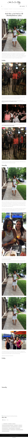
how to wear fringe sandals (12, 428)
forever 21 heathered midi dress (14, 426)
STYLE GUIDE (14, 11)
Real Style (7, 11)
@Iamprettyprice (5, 423)
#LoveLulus (14, 423)
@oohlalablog (9, 423)
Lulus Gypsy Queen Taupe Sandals (5, 429)
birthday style (20, 425)
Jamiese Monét (12, 17)
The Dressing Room (20, 11)
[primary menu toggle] (1, 6)
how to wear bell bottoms (5, 428)
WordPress (16, 435)
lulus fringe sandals (18, 428)
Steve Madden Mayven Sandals (19, 429)
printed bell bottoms (13, 429)
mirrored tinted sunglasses (6, 259)
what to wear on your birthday (5, 431)
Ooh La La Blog (14, 2)
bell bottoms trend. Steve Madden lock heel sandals (7, 425)
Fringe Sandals (20, 426)
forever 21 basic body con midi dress (6, 426)
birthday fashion (16, 425)
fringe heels (12, 209)
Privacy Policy (14, 437)
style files (10, 11)
